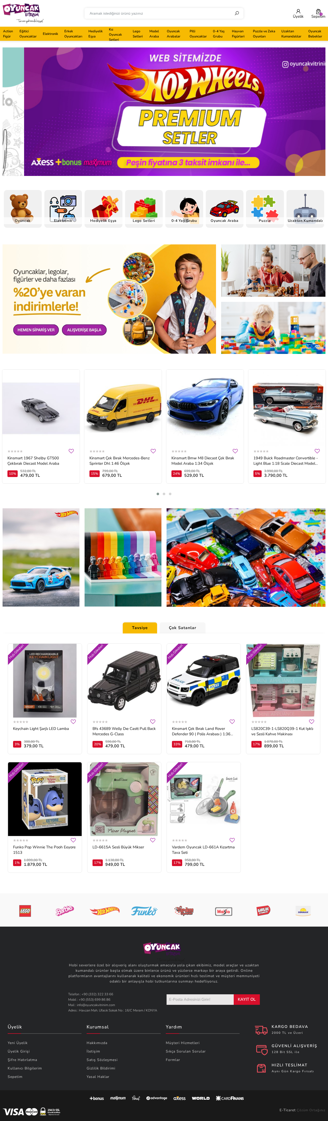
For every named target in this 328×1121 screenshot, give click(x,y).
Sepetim (15, 1076)
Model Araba (154, 34)
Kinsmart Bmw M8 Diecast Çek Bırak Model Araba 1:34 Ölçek (202, 460)
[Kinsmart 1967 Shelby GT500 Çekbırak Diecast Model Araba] (41, 408)
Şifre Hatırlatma (22, 1059)
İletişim (93, 1051)
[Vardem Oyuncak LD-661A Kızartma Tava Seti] (204, 799)
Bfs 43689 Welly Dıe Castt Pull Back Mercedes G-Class (124, 731)
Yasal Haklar (98, 1076)
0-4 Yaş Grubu (218, 34)
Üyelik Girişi (19, 1051)
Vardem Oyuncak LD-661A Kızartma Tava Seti (203, 850)
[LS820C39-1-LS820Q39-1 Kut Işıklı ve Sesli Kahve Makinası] (283, 681)
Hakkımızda (97, 1042)
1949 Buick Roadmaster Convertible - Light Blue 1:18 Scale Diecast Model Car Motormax (285, 460)
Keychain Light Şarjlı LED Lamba (41, 728)
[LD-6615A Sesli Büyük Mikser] (124, 799)
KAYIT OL (247, 999)
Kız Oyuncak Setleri (115, 34)
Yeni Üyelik (18, 1042)
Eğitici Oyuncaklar (28, 34)
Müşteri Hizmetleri (183, 1042)
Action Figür (8, 34)
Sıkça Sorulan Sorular (186, 1051)
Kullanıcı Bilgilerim (25, 1068)
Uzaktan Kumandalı (305, 220)
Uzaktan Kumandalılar (291, 34)
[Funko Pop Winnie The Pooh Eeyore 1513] (45, 799)
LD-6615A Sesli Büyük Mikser (118, 847)
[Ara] (236, 13)
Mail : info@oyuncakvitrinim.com (91, 1005)
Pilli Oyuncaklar (198, 34)
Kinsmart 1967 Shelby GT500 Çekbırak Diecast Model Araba (33, 460)
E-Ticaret (288, 1110)
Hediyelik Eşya (95, 34)
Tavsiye (140, 628)
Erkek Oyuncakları (73, 34)
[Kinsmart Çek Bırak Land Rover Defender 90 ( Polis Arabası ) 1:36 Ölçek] (204, 681)
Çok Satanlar (182, 628)
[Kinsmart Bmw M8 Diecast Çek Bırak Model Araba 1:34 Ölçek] (205, 408)
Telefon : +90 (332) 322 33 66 (90, 994)
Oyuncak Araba (224, 220)
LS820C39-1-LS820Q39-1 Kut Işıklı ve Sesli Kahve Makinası (282, 731)
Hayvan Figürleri (238, 34)
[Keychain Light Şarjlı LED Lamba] (45, 681)
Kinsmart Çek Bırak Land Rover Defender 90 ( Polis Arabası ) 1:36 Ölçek (201, 731)
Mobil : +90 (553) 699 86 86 (89, 999)
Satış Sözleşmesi (102, 1059)
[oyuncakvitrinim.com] (23, 13)
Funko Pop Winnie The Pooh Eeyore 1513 (44, 850)
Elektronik (50, 34)
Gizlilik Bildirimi (101, 1068)
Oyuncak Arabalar (173, 34)
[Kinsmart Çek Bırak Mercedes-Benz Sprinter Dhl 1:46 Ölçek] (123, 408)
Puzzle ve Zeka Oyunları (264, 34)
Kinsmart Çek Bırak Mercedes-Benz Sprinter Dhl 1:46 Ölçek (119, 460)
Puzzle (265, 220)
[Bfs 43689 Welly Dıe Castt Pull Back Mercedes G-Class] (124, 681)
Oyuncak (22, 220)
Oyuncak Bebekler (315, 34)
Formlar (173, 1059)
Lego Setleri (138, 34)
